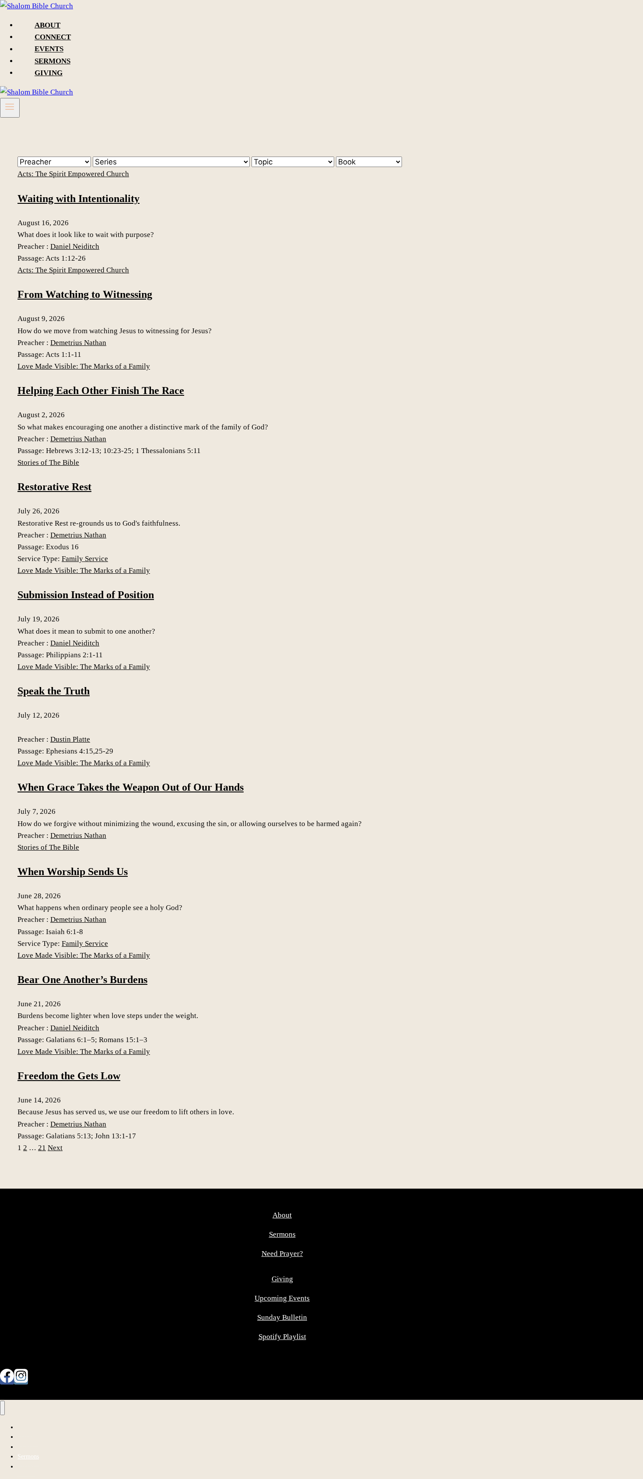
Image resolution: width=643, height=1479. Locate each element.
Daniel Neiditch (74, 246)
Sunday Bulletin (282, 1317)
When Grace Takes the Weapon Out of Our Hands (130, 787)
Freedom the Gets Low (68, 1075)
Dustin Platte (70, 739)
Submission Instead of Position (85, 594)
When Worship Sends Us (72, 871)
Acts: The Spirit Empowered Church (73, 174)
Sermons (52, 61)
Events (49, 49)
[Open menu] (10, 107)
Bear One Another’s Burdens (82, 979)
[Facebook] (7, 1380)
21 (42, 1148)
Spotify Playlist (282, 1336)
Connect (53, 37)
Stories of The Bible (48, 462)
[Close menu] (2, 1408)
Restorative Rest (54, 486)
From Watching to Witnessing (84, 294)
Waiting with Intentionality (78, 198)
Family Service (85, 559)
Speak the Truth (53, 691)
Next (55, 1148)
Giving (49, 73)
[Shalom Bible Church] (36, 6)
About (47, 25)
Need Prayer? (282, 1253)
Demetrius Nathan (78, 342)
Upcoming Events (282, 1298)
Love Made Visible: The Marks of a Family (83, 366)
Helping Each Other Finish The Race (100, 390)
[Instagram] (21, 1380)
